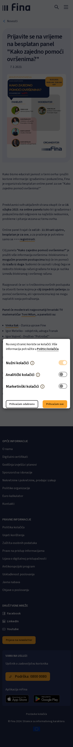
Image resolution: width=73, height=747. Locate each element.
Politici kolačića (48, 349)
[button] (32, 363)
